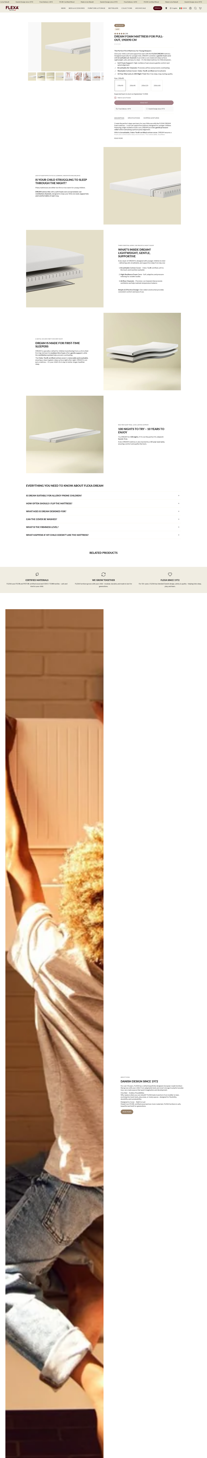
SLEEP (117, 29)
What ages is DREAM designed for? (46, 511)
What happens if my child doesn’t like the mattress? (57, 535)
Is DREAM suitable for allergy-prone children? (54, 495)
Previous (28, 47)
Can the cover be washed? (41, 519)
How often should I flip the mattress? (49, 503)
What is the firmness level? (42, 527)
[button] (76, 8)
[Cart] (200, 8)
